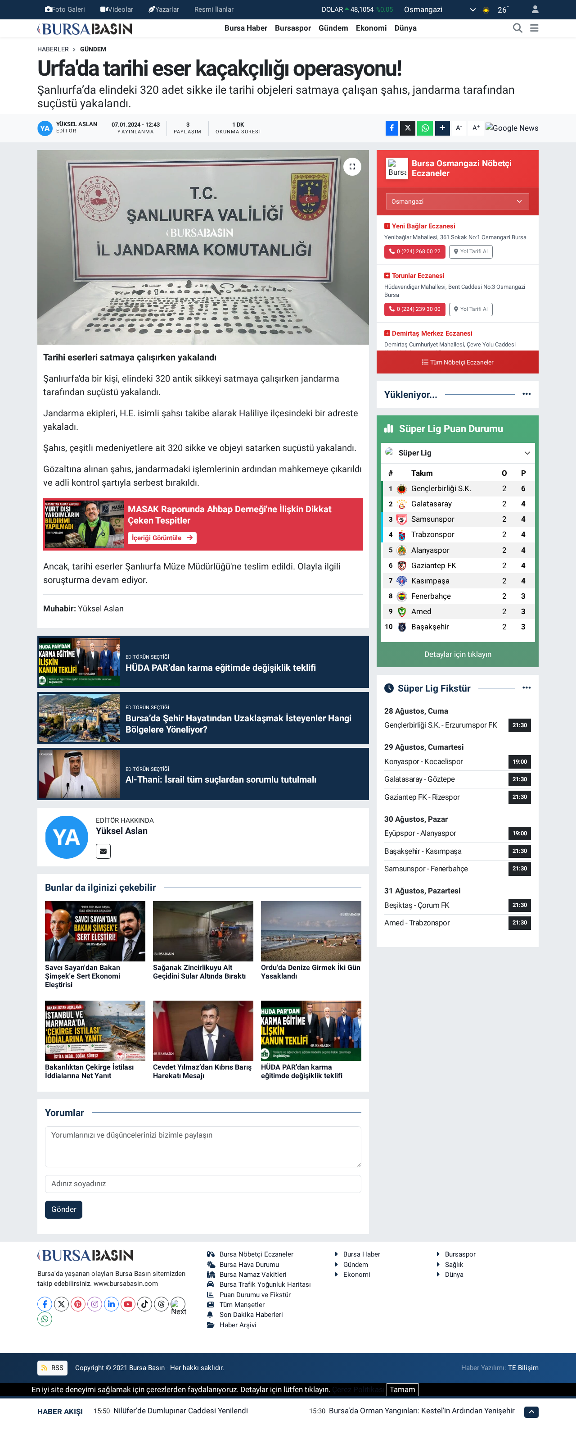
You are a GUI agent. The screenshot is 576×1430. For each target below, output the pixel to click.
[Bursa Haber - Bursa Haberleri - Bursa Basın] (84, 28)
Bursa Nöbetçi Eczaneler (256, 1254)
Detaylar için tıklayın (457, 654)
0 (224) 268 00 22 (419, 251)
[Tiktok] (144, 1304)
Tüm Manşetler (242, 1305)
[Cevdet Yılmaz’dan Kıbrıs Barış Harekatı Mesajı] (203, 1030)
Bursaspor (293, 27)
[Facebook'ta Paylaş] (392, 128)
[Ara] (517, 28)
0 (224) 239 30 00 (419, 309)
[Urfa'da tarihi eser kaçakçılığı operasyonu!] (203, 247)
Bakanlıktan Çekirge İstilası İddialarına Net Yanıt (89, 1071)
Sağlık (454, 1265)
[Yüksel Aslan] (66, 836)
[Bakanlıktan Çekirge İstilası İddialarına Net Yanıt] (95, 1030)
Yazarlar (167, 9)
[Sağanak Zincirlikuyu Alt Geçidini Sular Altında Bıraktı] (203, 930)
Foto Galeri (68, 9)
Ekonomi (371, 27)
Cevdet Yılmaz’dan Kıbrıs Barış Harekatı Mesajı (202, 1071)
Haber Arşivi (238, 1325)
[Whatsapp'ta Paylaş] (425, 128)
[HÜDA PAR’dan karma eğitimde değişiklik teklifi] (311, 1030)
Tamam (402, 1389)
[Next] (178, 1304)
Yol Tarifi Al (474, 251)
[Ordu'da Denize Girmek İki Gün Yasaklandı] (311, 930)
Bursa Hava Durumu (249, 1265)
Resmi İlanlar (214, 9)
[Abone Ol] (512, 128)
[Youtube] (128, 1304)
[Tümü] (526, 394)
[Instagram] (94, 1304)
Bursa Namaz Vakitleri (253, 1275)
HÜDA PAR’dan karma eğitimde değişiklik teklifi (301, 1071)
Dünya (406, 27)
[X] (61, 1304)
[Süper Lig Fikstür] (526, 687)
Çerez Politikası (358, 1389)
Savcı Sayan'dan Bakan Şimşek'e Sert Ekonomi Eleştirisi (82, 976)
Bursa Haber (246, 27)
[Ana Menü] (534, 28)
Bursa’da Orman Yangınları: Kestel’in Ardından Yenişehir (422, 1410)
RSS (56, 1368)
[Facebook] (44, 1304)
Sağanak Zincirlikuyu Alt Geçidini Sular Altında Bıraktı (199, 971)
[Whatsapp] (44, 1319)
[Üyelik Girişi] (531, 9)
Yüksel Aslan (122, 830)
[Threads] (161, 1304)
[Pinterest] (78, 1304)
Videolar (120, 9)
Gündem (333, 27)
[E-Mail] (103, 851)
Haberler (53, 49)
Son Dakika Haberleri (251, 1315)
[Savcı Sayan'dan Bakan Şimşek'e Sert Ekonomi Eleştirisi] (95, 930)
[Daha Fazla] (442, 128)
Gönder (63, 1209)
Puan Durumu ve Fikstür (255, 1295)
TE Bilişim (523, 1368)
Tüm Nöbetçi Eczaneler (462, 362)
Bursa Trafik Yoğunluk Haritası (265, 1284)
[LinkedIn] (111, 1304)
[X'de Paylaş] (407, 128)
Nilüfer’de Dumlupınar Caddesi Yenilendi (180, 1410)
